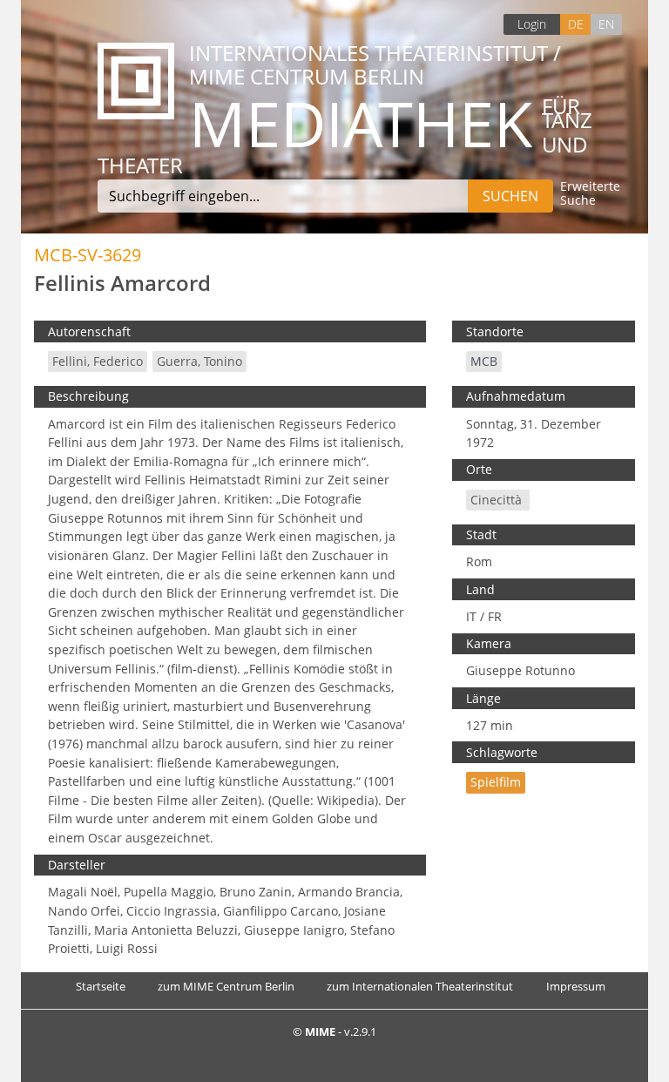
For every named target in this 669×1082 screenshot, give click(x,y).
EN (606, 24)
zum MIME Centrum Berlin (226, 986)
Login (531, 24)
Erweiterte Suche (590, 193)
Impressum (575, 986)
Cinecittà (497, 499)
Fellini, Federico (97, 361)
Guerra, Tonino (199, 361)
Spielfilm (495, 782)
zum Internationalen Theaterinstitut (420, 986)
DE (576, 24)
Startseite (100, 986)
